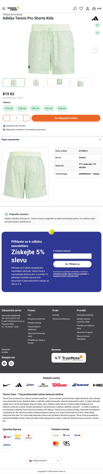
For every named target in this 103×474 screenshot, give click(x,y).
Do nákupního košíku (66, 118)
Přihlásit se (74, 264)
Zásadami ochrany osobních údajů (65, 276)
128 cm (22, 108)
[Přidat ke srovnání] (97, 32)
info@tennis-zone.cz (16, 321)
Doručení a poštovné (36, 319)
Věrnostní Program (85, 332)
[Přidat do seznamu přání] (97, 25)
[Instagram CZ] (11, 363)
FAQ (29, 315)
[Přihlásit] (87, 8)
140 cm (35, 108)
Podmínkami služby (60, 274)
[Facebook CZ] (4, 363)
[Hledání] (75, 8)
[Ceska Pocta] (17, 437)
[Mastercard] (56, 443)
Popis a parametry (10, 139)
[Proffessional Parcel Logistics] (7, 445)
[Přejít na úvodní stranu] (13, 9)
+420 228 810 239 (12, 318)
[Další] (94, 49)
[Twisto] (66, 435)
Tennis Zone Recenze (61, 319)
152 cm (49, 108)
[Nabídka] (4, 8)
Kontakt (55, 315)
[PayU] (56, 435)
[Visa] (77, 435)
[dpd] (7, 437)
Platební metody (34, 323)
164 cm (62, 108)
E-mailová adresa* (62, 251)
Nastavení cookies (4, 350)
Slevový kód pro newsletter (77, 274)
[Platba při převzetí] (66, 443)
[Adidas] (95, 18)
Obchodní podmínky (85, 315)
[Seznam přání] (81, 8)
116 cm (9, 108)
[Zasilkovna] (28, 437)
